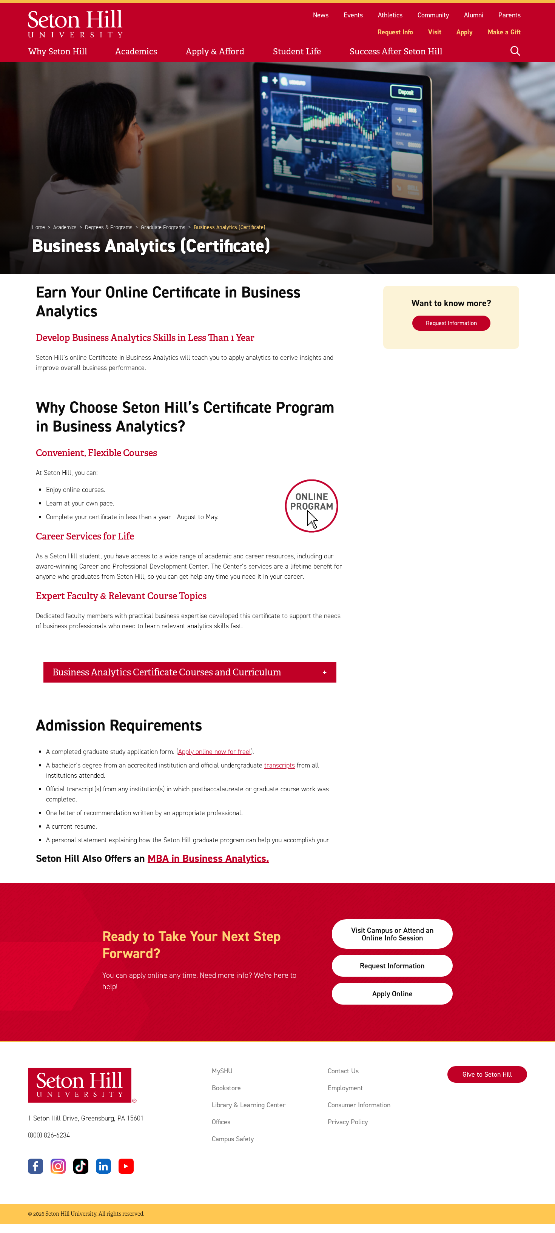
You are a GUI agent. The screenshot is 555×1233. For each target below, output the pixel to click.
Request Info (395, 32)
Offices (221, 1122)
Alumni (473, 15)
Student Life (297, 51)
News (320, 15)
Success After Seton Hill (396, 51)
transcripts (279, 765)
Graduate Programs (163, 227)
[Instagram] (58, 1166)
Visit (434, 32)
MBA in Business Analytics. (208, 858)
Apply (464, 32)
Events (353, 15)
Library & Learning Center (248, 1105)
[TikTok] (80, 1166)
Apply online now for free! (214, 751)
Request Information (451, 323)
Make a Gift (504, 32)
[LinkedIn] (103, 1166)
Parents (509, 15)
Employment (345, 1088)
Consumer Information (359, 1105)
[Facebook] (35, 1166)
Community (433, 15)
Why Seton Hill (57, 51)
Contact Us (343, 1071)
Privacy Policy (348, 1122)
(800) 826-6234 (49, 1135)
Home (38, 227)
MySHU (222, 1071)
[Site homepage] (75, 24)
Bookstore (226, 1088)
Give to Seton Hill (487, 1074)
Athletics (390, 15)
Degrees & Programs (109, 227)
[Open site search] (515, 51)
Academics (136, 51)
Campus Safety (233, 1139)
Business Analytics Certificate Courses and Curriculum (166, 672)
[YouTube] (126, 1166)
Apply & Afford (215, 51)
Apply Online (392, 994)
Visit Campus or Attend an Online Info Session (392, 934)
